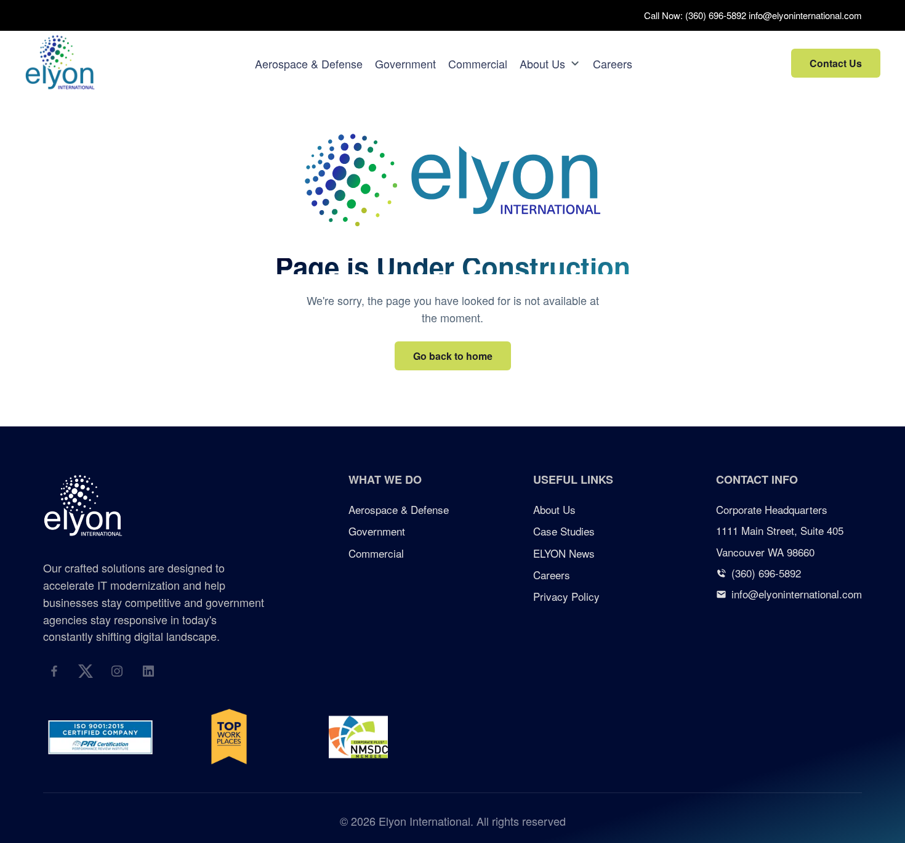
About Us (542, 63)
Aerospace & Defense (309, 63)
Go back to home (453, 356)
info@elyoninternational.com (805, 15)
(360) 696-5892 (715, 15)
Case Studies (564, 531)
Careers (612, 63)
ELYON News (564, 553)
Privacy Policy (566, 596)
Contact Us (836, 63)
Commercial (477, 63)
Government (405, 63)
